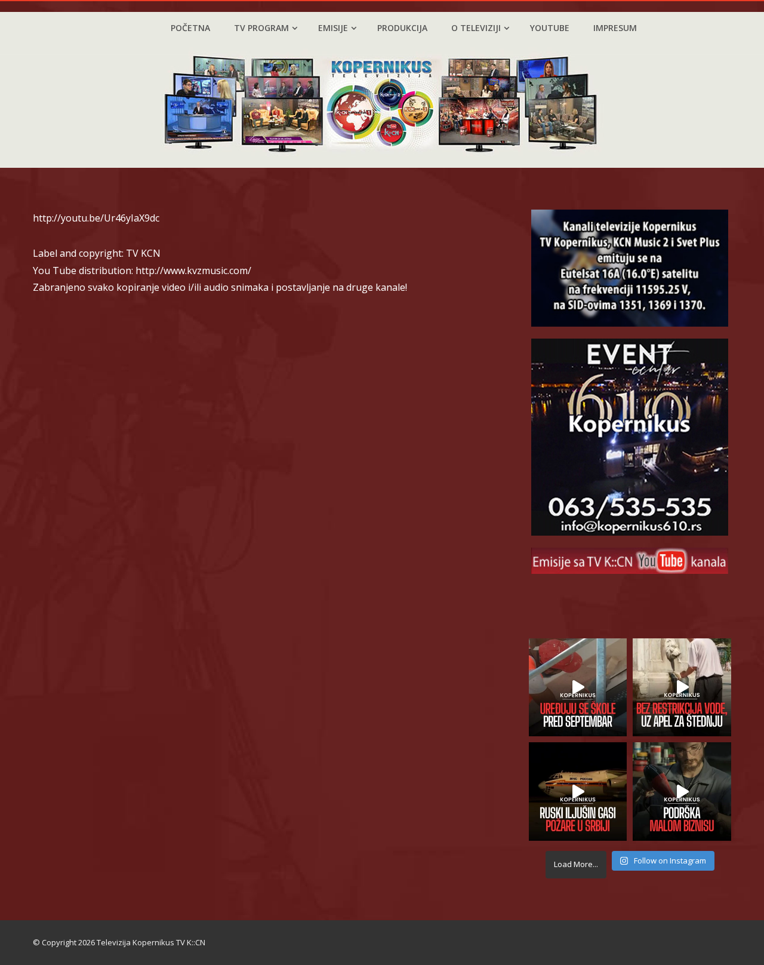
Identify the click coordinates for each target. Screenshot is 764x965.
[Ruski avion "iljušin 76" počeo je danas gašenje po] (578, 791)
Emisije (333, 27)
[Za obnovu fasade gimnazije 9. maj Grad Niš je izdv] (578, 687)
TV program (261, 27)
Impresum (615, 27)
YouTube (549, 27)
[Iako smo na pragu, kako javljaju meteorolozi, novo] (682, 687)
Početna (190, 27)
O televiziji (476, 27)
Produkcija (402, 27)
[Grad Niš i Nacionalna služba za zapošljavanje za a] (682, 791)
